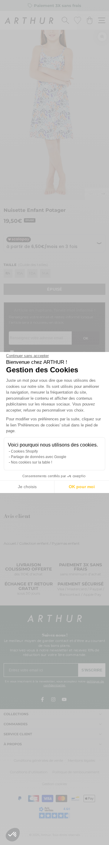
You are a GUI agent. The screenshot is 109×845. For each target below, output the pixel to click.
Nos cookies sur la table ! (31, 462)
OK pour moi (82, 486)
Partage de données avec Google (38, 457)
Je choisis (27, 486)
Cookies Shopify (24, 451)
